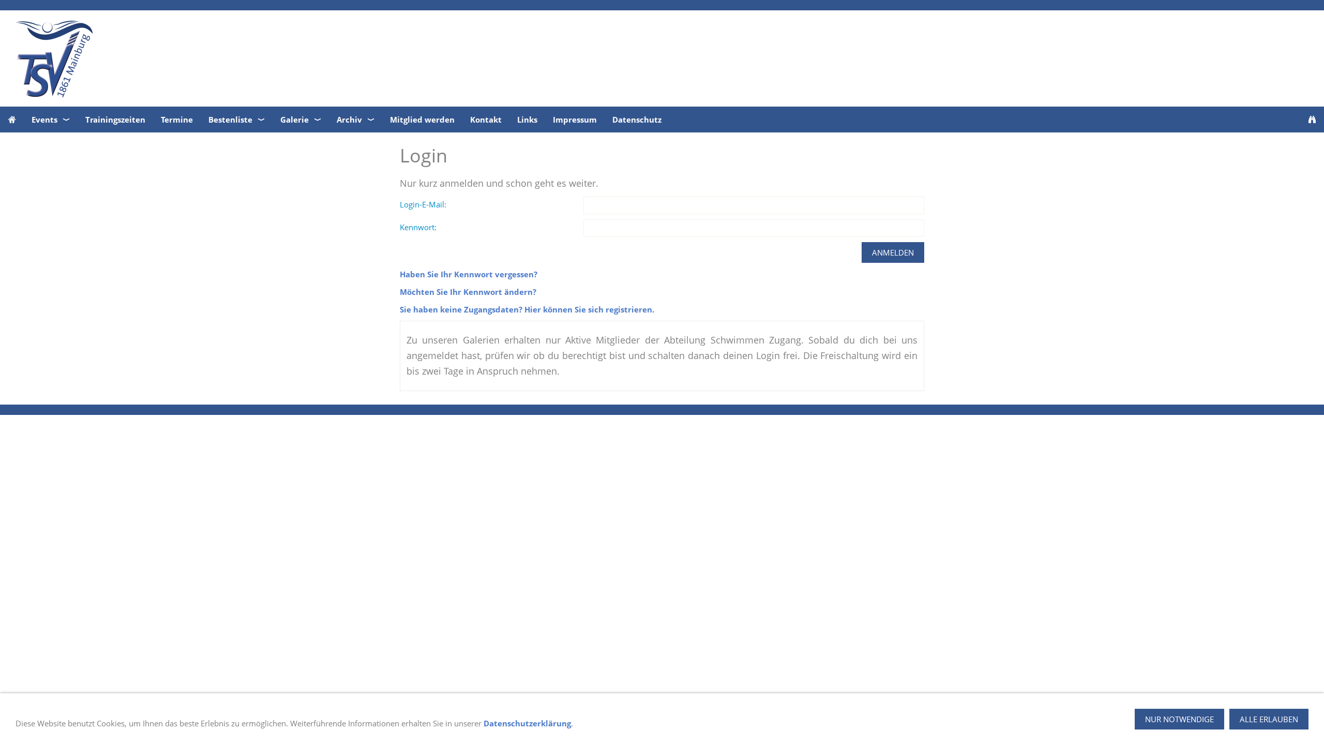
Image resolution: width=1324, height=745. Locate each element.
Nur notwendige (1179, 719)
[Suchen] (1312, 119)
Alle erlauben (1269, 719)
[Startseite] (12, 119)
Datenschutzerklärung (527, 723)
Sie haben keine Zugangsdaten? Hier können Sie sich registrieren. (527, 309)
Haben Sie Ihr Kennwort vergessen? (468, 274)
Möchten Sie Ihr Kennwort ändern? (468, 292)
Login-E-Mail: (423, 204)
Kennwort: (418, 227)
